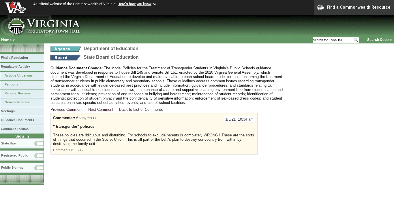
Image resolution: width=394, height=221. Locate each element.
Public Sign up (12, 167)
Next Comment (100, 109)
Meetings (8, 111)
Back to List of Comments (141, 109)
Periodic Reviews (18, 93)
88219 (79, 150)
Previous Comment (66, 109)
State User (9, 143)
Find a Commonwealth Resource (359, 7)
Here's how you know (134, 4)
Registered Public (14, 155)
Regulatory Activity (15, 66)
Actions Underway (19, 75)
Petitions (11, 84)
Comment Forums (15, 129)
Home (6, 40)
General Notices (17, 102)
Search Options (380, 39)
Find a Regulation (14, 57)
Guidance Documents (17, 120)
